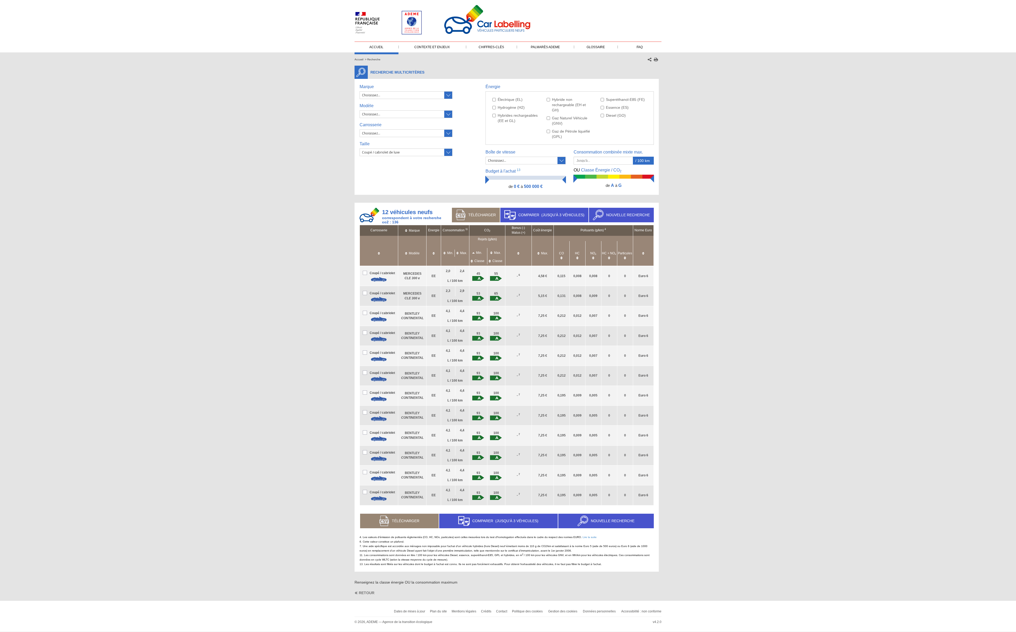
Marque (367, 86)
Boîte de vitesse (500, 152)
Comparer (551, 215)
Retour (366, 593)
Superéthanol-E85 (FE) (625, 99)
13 (518, 170)
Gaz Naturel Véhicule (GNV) (569, 120)
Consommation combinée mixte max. (609, 152)
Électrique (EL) (510, 99)
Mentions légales (464, 611)
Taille (365, 144)
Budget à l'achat (503, 170)
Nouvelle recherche (628, 215)
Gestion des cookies (562, 611)
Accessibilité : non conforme (641, 611)
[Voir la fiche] (378, 279)
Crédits (486, 611)
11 (466, 229)
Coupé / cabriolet (382, 273)
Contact (501, 611)
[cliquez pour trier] (379, 251)
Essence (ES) (617, 107)
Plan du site (438, 611)
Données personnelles (599, 611)
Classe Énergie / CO (598, 170)
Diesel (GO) (616, 115)
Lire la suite (590, 537)
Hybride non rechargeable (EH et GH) (569, 104)
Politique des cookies (527, 611)
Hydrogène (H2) (511, 107)
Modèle (367, 105)
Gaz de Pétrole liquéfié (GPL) (571, 134)
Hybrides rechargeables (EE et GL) (518, 118)
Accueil (359, 59)
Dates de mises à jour (409, 611)
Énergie (493, 86)
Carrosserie (371, 125)
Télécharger (482, 215)
